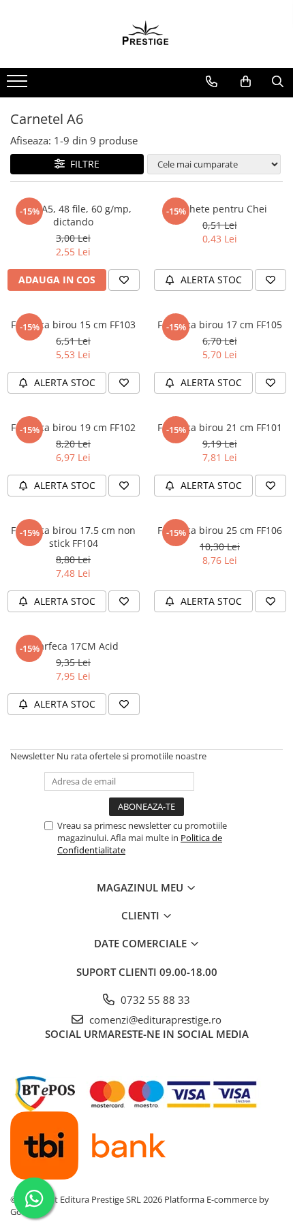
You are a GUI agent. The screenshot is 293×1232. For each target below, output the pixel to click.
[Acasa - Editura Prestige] (146, 34)
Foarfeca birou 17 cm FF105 (219, 324)
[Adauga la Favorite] (124, 280)
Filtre (82, 163)
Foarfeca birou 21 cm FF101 (219, 427)
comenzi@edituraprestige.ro (154, 1019)
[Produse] (19, 85)
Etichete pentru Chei (220, 208)
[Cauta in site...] (277, 81)
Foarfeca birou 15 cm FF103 (73, 324)
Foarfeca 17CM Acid (74, 645)
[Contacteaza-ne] (211, 81)
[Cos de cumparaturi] (245, 81)
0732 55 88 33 (154, 1000)
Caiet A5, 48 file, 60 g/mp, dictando (74, 215)
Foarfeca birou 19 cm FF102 (73, 427)
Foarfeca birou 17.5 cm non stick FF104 (73, 537)
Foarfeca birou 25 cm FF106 (219, 530)
